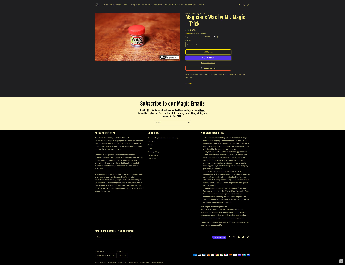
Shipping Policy (153, 152)
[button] (147, 5)
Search (150, 145)
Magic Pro (103, 262)
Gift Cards (151, 141)
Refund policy (112, 262)
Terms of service (133, 262)
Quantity (188, 40)
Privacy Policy (153, 155)
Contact (151, 148)
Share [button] (190, 84)
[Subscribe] (188, 122)
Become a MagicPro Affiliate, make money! (163, 138)
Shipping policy (144, 262)
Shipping (188, 33)
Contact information (157, 262)
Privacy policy (122, 262)
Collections (152, 159)
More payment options (208, 62)
